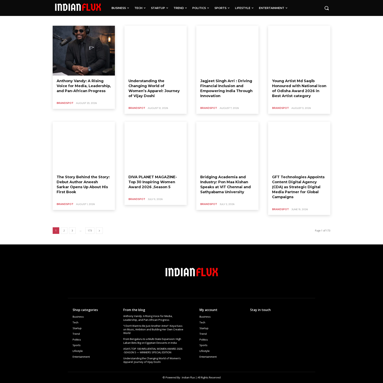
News (138, 20)
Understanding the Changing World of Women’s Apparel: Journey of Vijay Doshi (152, 360)
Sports (160, 20)
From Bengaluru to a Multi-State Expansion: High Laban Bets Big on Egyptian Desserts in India (152, 340)
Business (76, 20)
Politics (149, 20)
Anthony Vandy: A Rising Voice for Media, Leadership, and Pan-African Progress (84, 86)
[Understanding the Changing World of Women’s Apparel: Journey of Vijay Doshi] (155, 51)
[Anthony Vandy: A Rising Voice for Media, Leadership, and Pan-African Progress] (84, 51)
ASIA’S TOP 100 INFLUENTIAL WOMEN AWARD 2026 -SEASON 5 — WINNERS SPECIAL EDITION (152, 350)
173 (90, 230)
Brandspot (65, 102)
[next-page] (99, 230)
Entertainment (92, 20)
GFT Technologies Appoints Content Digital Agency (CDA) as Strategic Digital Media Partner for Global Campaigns (298, 187)
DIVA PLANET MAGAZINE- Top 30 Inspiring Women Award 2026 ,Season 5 (152, 182)
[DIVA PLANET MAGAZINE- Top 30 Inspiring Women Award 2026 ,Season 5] (155, 147)
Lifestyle (126, 20)
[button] (326, 8)
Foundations (111, 20)
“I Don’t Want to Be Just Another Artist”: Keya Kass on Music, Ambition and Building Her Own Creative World (153, 329)
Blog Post (62, 20)
